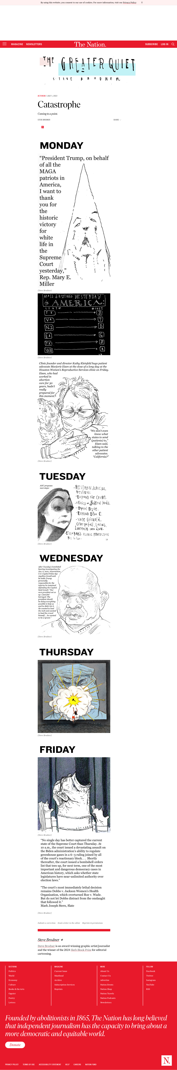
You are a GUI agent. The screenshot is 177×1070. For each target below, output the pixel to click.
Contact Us (105, 975)
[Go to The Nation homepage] (90, 44)
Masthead (58, 975)
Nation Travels (107, 993)
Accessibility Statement (50, 1065)
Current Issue (60, 971)
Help (67, 1065)
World (11, 975)
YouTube (150, 984)
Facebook (150, 971)
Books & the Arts (16, 989)
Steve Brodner (44, 119)
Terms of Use (29, 1065)
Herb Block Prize (81, 950)
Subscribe (151, 44)
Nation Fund (90, 1065)
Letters (12, 1002)
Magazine (17, 44)
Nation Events (106, 984)
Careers (77, 1065)
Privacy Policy (129, 2)
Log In (164, 44)
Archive (58, 980)
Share (116, 120)
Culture (12, 984)
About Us (104, 971)
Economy (13, 980)
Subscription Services (64, 984)
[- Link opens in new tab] (62, 940)
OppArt (12, 993)
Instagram (151, 980)
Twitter (149, 975)
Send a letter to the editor (69, 923)
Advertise (104, 980)
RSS (148, 989)
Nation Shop (106, 989)
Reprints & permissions (92, 923)
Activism (41, 96)
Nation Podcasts (107, 998)
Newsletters (34, 44)
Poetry (12, 998)
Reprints (58, 989)
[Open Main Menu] (4, 44)
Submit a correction (46, 923)
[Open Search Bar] (173, 44)
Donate (15, 1045)
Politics (12, 971)
